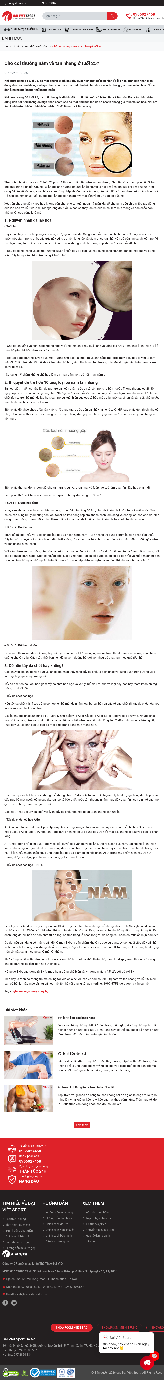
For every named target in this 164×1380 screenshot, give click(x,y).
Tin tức (16, 46)
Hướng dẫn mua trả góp (20, 1248)
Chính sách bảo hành (58, 1235)
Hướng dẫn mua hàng (59, 1212)
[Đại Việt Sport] (18, 16)
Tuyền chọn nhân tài (98, 1218)
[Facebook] (5, 1303)
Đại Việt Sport (131, 1372)
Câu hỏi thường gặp (57, 1241)
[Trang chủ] (7, 47)
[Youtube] (14, 1303)
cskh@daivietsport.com (31, 1294)
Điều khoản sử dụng (17, 1242)
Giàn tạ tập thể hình (24, 29)
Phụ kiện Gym (111, 29)
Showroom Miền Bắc (72, 1327)
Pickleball (135, 29)
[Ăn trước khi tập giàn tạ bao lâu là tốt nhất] (28, 1098)
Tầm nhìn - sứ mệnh (17, 1224)
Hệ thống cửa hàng (97, 1212)
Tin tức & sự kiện (95, 1224)
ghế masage (21, 991)
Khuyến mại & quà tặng (100, 1229)
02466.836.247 (31, 1287)
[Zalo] (154, 1356)
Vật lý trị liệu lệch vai (72, 1053)
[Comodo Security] (11, 1372)
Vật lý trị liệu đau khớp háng (76, 1018)
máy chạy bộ (39, 991)
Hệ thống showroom (16, 3)
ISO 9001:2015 (46, 3)
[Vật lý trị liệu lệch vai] (28, 1064)
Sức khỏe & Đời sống (36, 46)
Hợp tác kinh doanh (97, 1235)
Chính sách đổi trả (56, 1224)
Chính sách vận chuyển (59, 1229)
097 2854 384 (22, 1354)
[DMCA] (25, 1372)
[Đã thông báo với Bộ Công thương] (43, 1372)
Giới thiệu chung (15, 1219)
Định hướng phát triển (19, 1230)
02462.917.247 (52, 1287)
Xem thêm (82, 1125)
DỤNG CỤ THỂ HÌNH (81, 29)
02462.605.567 (74, 1287)
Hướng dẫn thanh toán (59, 1218)
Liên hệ (90, 1241)
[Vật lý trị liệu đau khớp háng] (28, 1030)
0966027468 (30, 1151)
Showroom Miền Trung (119, 1327)
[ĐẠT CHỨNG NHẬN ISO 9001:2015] (66, 1372)
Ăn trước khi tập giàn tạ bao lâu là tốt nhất (86, 1087)
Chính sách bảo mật (18, 1236)
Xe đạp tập (53, 29)
